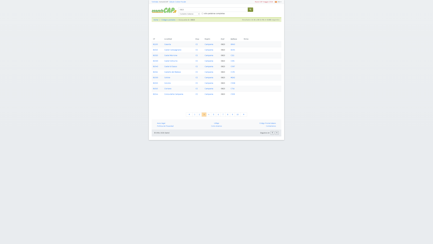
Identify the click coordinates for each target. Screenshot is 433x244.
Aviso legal (161, 123)
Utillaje (216, 123)
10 (238, 114)
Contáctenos (271, 126)
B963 (233, 44)
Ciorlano (167, 88)
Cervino (167, 83)
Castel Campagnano (172, 50)
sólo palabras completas (214, 13)
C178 (233, 72)
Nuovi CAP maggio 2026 (264, 2)
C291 (233, 61)
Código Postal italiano (267, 123)
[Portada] (165, 10)
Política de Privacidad (165, 126)
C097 (233, 66)
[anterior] (189, 114)
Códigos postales (168, 20)
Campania (209, 44)
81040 (155, 66)
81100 (155, 44)
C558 (233, 83)
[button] (272, 133)
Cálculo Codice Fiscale (177, 2)
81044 (155, 94)
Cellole (167, 77)
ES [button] (279, 2)
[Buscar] (250, 9)
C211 (232, 55)
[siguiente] (243, 114)
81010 (155, 50)
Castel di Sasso (170, 66)
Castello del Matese (172, 72)
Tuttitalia (155, 2)
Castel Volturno (170, 61)
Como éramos (216, 126)
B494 (233, 50)
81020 (155, 55)
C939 (233, 94)
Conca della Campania (173, 94)
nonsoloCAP (163, 2)
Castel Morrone (170, 55)
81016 (155, 72)
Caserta (167, 44)
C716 (233, 88)
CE (197, 44)
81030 (155, 61)
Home (155, 20)
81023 (155, 83)
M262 (233, 77)
